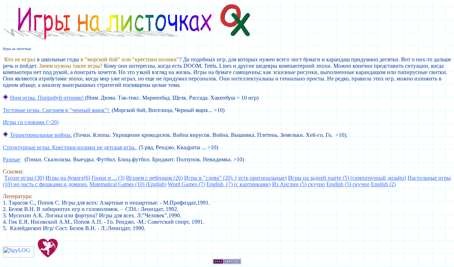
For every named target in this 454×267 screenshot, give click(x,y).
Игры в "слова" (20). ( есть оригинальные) (235, 178)
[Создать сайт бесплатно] (227, 262)
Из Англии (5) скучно (298, 184)
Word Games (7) (186, 184)
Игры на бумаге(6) (67, 178)
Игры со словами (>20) (31, 122)
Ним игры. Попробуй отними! (47, 98)
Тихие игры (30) (24, 178)
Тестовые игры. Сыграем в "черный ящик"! (56, 110)
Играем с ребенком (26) (154, 178)
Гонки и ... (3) (108, 178)
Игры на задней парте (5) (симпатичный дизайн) (347, 178)
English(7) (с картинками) (238, 184)
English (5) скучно (348, 184)
